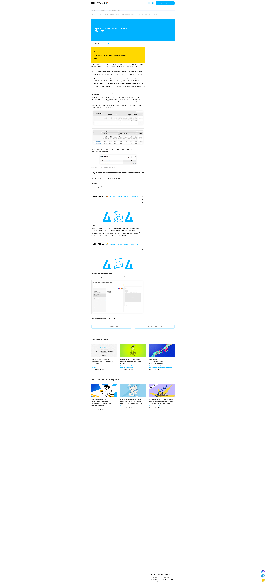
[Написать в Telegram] (263, 576)
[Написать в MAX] (263, 571)
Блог (121, 3)
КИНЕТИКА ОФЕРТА (96, 442)
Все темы (93, 14)
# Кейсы (101, 14)
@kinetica (127, 431)
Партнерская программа (115, 440)
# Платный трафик (115, 14)
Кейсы (116, 3)
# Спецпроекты (153, 14)
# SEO (106, 14)
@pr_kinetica (122, 437)
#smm (102, 43)
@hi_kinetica (127, 434)
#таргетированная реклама (110, 43)
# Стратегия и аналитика (128, 14)
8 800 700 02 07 (142, 3)
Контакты (133, 3)
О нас (126, 3)
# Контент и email (142, 14)
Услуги (110, 3)
